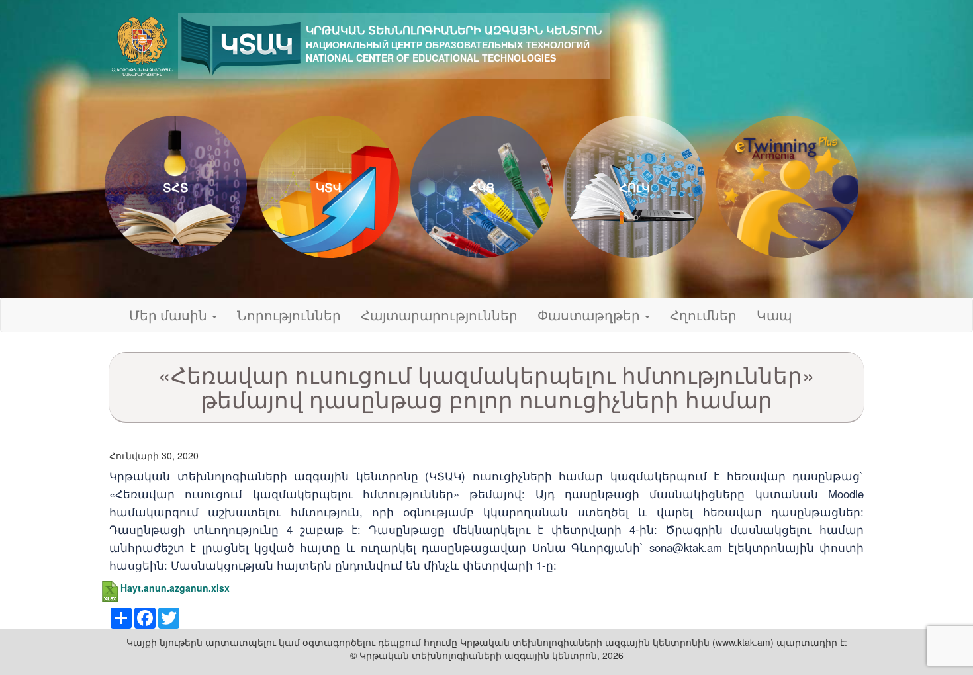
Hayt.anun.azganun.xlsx (175, 587)
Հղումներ (703, 314)
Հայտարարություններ (439, 314)
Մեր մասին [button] (169, 314)
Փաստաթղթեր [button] (590, 314)
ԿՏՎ (329, 187)
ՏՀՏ (176, 187)
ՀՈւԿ (634, 187)
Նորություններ (289, 314)
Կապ (774, 314)
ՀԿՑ (481, 187)
